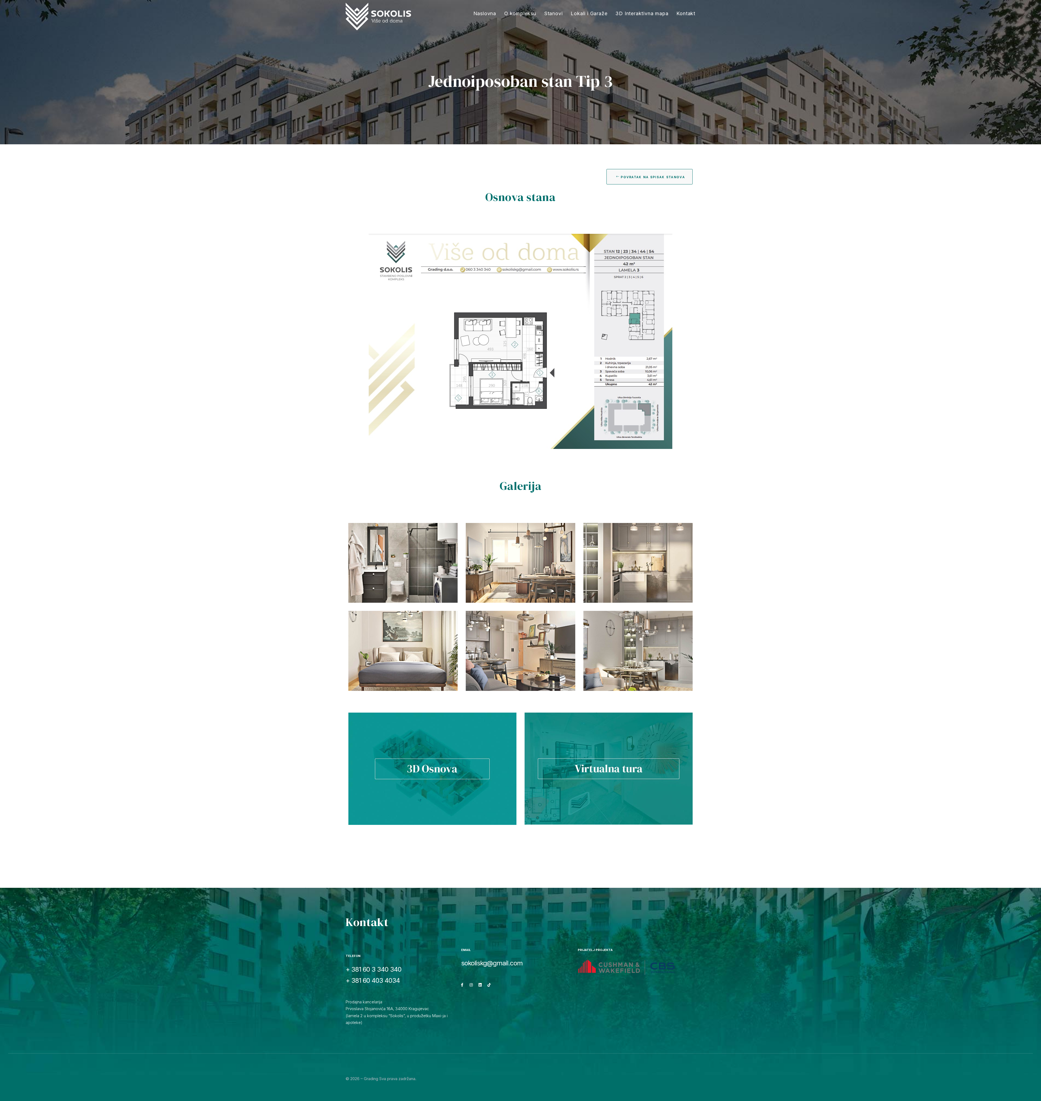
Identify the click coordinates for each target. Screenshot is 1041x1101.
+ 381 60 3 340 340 (373, 969)
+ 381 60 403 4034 (373, 980)
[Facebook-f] (462, 985)
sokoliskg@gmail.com (492, 963)
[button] (649, 176)
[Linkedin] (480, 985)
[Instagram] (471, 985)
